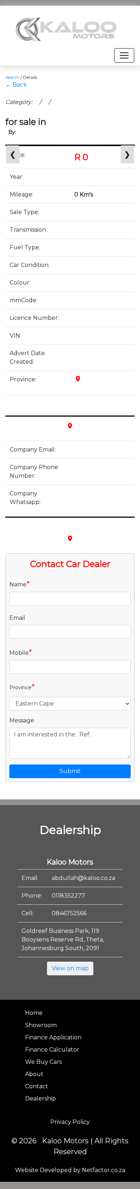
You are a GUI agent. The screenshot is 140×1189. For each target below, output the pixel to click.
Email (17, 617)
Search (12, 77)
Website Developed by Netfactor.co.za (70, 1170)
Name (19, 584)
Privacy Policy (70, 1121)
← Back (16, 84)
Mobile (20, 652)
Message (21, 720)
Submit (70, 771)
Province (22, 686)
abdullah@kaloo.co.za (83, 878)
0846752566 (69, 913)
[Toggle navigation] (124, 55)
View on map (70, 968)
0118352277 (68, 895)
